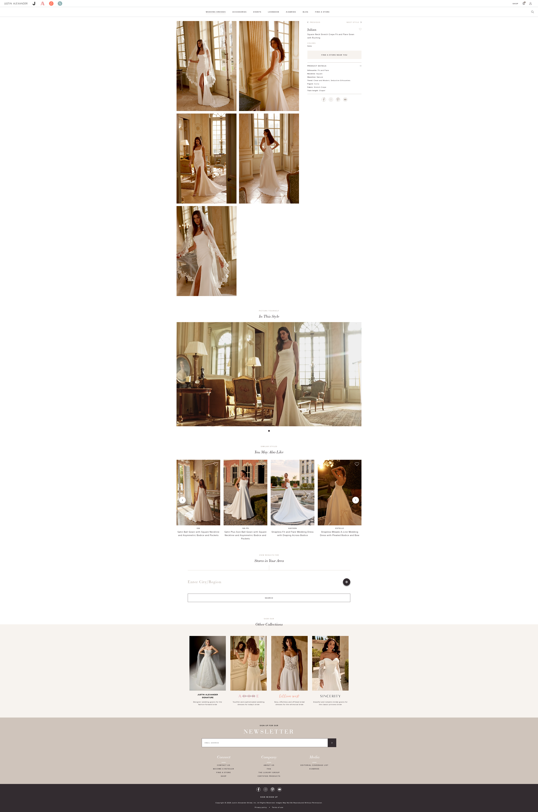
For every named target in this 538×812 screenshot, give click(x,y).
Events (257, 12)
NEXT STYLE (353, 22)
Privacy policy (261, 807)
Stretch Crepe (320, 87)
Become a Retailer (223, 769)
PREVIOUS (315, 22)
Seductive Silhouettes (340, 80)
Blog (305, 12)
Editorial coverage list (314, 765)
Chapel (322, 90)
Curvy (316, 84)
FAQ (269, 769)
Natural (320, 77)
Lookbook (273, 12)
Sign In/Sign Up (269, 797)
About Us (269, 765)
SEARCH (269, 598)
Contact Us (223, 765)
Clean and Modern (322, 80)
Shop (515, 3)
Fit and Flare (323, 70)
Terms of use (277, 807)
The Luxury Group (269, 772)
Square (319, 73)
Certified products (269, 776)
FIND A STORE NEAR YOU (334, 55)
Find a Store (322, 12)
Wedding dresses (216, 12)
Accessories (239, 12)
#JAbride (291, 12)
